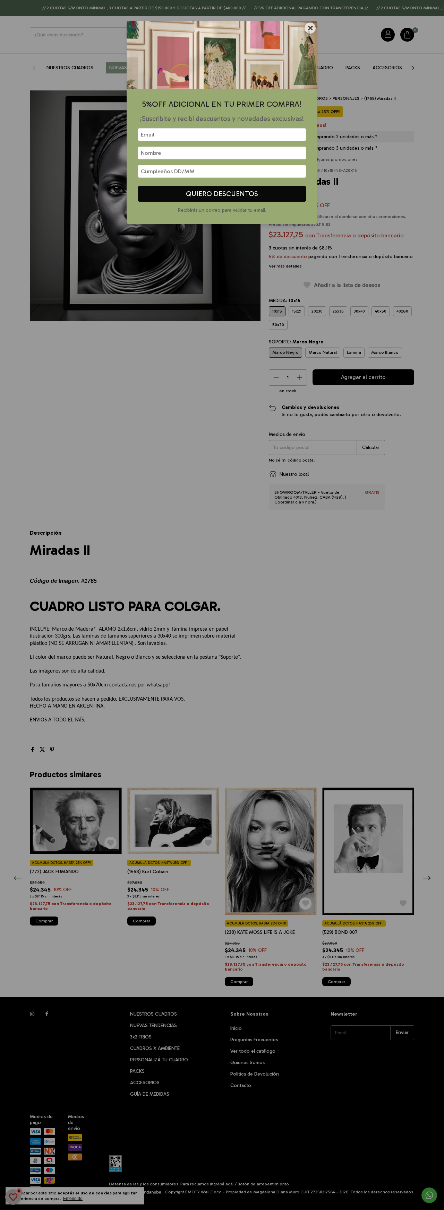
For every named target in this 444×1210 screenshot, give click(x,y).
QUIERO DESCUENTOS (222, 194)
